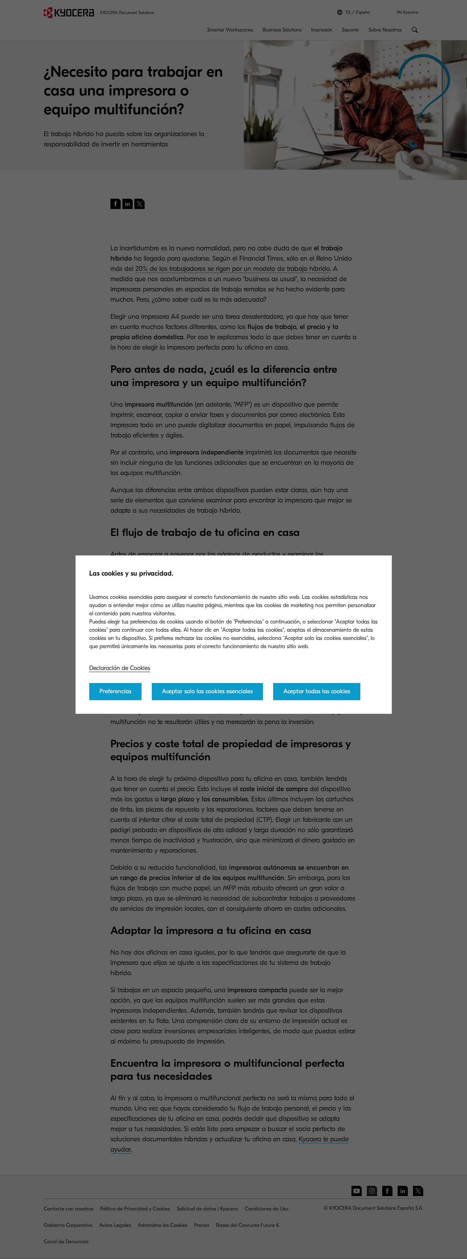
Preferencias (115, 691)
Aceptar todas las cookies (316, 691)
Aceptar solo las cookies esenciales (207, 691)
